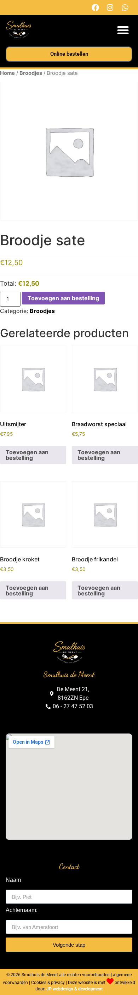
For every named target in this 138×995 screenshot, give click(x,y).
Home (7, 73)
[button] (123, 30)
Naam (13, 880)
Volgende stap (69, 945)
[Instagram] (110, 7)
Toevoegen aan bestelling (63, 298)
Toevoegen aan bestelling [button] (27, 455)
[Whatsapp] (124, 7)
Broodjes (30, 73)
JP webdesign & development (74, 988)
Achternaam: (22, 910)
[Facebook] (95, 7)
